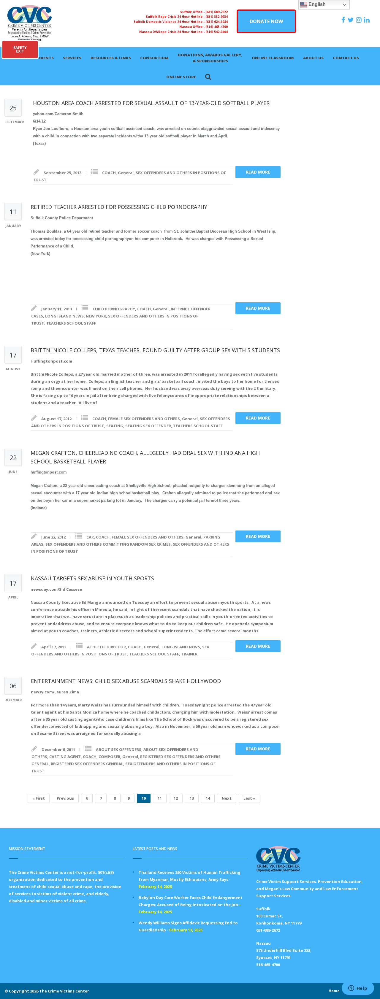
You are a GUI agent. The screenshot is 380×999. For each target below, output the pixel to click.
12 (176, 798)
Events (46, 58)
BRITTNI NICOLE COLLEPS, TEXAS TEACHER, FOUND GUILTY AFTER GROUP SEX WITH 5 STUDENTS (155, 350)
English (316, 4)
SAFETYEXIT (20, 49)
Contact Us (346, 58)
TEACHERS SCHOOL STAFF (71, 323)
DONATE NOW (266, 21)
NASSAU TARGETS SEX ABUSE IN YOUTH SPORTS (92, 578)
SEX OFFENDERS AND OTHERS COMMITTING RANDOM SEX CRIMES (108, 544)
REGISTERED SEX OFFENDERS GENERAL (87, 763)
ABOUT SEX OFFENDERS (118, 749)
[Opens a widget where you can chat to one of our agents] (357, 988)
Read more (258, 172)
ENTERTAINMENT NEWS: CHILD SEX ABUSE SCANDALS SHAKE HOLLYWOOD (126, 680)
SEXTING (114, 425)
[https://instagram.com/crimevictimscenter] (359, 20)
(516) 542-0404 (216, 32)
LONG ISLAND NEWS (64, 316)
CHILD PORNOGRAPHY (114, 309)
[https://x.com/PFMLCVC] (351, 20)
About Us (313, 58)
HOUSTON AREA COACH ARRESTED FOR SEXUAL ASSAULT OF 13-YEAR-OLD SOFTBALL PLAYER (151, 103)
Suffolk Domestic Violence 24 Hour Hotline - (169, 22)
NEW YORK (96, 316)
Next (227, 798)
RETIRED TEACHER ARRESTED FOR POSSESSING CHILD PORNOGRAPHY (119, 206)
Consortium (154, 58)
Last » (249, 798)
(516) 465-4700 (216, 27)
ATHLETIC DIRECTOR (106, 646)
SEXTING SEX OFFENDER (148, 425)
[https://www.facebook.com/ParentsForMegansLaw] (344, 20)
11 (160, 798)
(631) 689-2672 (216, 12)
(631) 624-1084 (216, 22)
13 (192, 798)
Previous (65, 798)
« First (38, 798)
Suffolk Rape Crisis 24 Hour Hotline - (175, 17)
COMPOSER (109, 756)
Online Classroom (273, 58)
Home (334, 990)
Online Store (181, 77)
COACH (109, 172)
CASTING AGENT (65, 756)
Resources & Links (111, 58)
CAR (90, 537)
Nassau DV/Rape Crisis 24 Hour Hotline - (172, 32)
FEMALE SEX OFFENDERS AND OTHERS (144, 418)
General (126, 172)
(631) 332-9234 (216, 17)
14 (208, 798)
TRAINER (189, 654)
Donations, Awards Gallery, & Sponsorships (210, 57)
